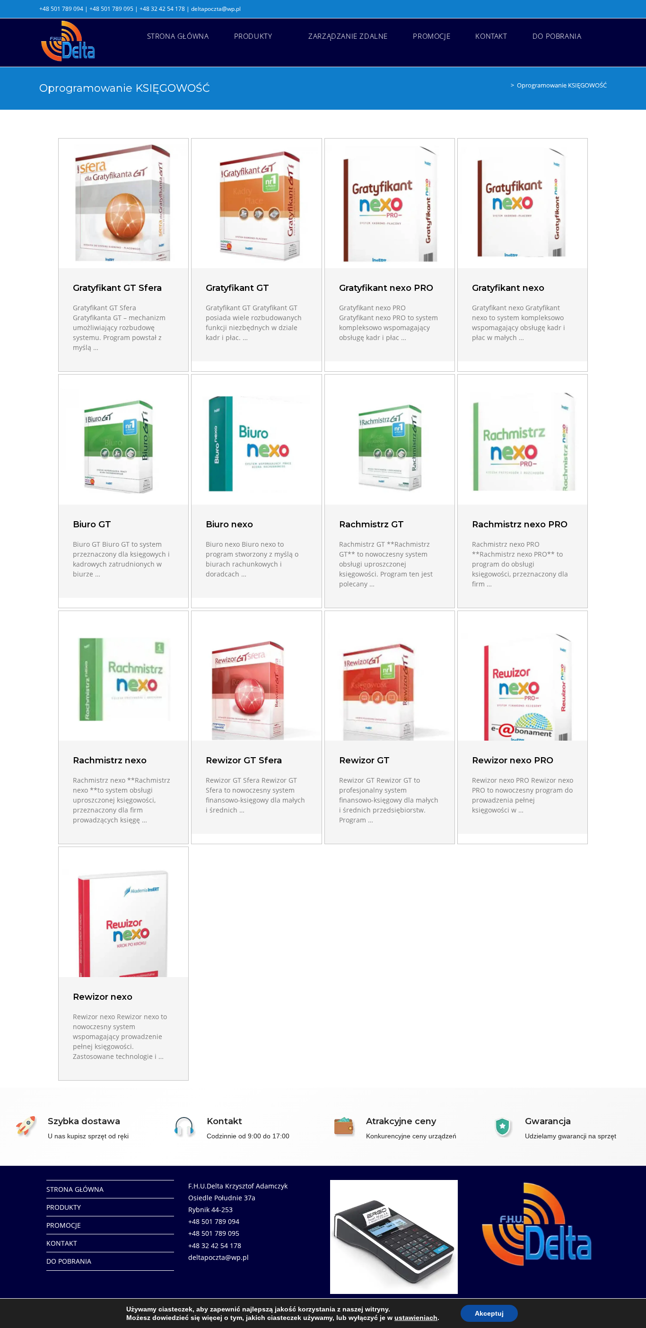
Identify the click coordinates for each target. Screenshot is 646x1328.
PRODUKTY (63, 1207)
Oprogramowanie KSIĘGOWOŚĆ (562, 85)
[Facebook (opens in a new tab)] (603, 9)
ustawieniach (415, 1317)
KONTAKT (61, 1243)
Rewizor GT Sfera (244, 760)
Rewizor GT (364, 760)
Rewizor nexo (102, 997)
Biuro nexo (229, 524)
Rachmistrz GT (371, 524)
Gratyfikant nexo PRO (386, 288)
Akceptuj (489, 1313)
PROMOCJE (63, 1225)
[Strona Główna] (505, 85)
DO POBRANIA (68, 1261)
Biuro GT (92, 524)
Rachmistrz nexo (110, 760)
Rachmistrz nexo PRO (519, 524)
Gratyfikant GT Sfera (117, 288)
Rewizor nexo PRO (512, 760)
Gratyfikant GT (237, 288)
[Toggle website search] (604, 35)
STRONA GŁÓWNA (75, 1189)
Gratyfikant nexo (508, 288)
